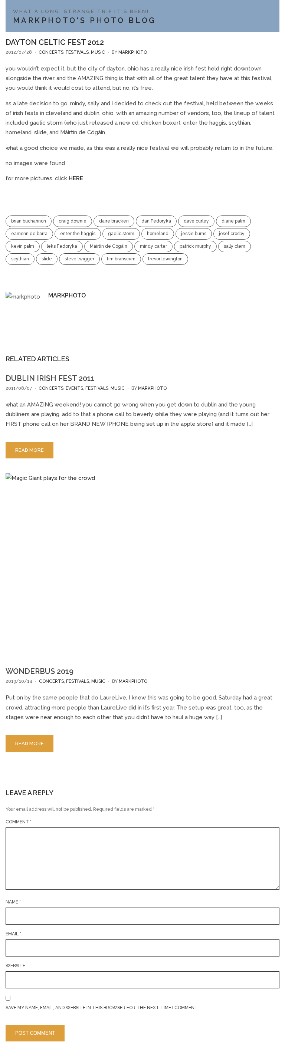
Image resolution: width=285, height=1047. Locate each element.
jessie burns (193, 233)
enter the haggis (77, 233)
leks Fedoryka (62, 246)
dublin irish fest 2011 (50, 378)
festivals (77, 52)
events (74, 388)
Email (13, 933)
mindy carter (153, 246)
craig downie (72, 221)
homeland (157, 233)
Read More (29, 450)
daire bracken (114, 221)
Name (13, 902)
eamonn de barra (29, 233)
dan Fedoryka (156, 221)
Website (15, 965)
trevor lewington (165, 258)
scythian (20, 258)
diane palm (233, 221)
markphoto (132, 52)
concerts (51, 52)
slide (47, 258)
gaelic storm (121, 233)
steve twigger (79, 258)
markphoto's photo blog (84, 20)
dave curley (196, 221)
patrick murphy (195, 246)
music (98, 52)
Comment (19, 821)
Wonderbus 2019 (39, 671)
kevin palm (22, 246)
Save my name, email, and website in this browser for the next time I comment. (102, 1007)
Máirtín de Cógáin (108, 246)
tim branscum (121, 258)
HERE (76, 178)
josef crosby (232, 233)
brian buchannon (28, 221)
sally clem (234, 246)
